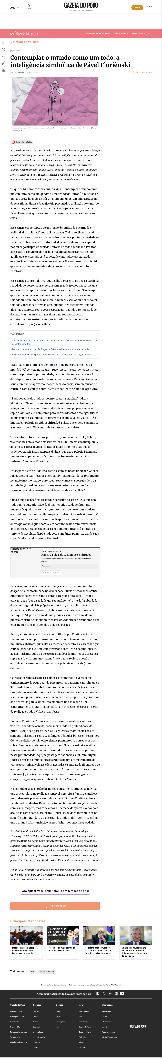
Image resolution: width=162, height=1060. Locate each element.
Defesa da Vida (138, 33)
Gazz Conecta (84, 1022)
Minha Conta (106, 1012)
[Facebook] (98, 994)
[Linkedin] (116, 994)
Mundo (35, 1022)
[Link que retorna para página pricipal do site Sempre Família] (24, 33)
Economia (36, 1027)
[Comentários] (3, 37)
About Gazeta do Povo (18, 1042)
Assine (104, 1017)
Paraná (35, 1017)
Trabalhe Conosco (108, 1032)
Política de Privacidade (18, 1032)
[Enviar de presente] (3, 70)
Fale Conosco (107, 1022)
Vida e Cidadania (39, 1037)
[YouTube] (122, 994)
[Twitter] (104, 994)
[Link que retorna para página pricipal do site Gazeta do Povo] (81, 6)
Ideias (35, 1047)
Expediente (14, 1022)
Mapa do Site (15, 1027)
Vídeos (81, 1042)
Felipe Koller (19, 73)
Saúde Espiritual (47, 972)
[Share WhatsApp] (3, 49)
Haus (81, 1017)
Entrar (149, 7)
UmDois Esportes (39, 1032)
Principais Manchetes (27, 921)
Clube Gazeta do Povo (87, 1032)
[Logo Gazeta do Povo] (136, 1026)
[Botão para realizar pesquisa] (19, 7)
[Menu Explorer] (12, 7)
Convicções (60, 1022)
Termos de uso (16, 1037)
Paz (32, 972)
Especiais (82, 1047)
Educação (36, 1042)
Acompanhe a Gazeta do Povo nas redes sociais (64, 993)
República (36, 1012)
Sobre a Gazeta (16, 1012)
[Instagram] (110, 994)
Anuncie (105, 1027)
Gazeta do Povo (85, 1027)
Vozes (58, 1012)
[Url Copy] (3, 63)
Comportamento (120, 33)
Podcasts (82, 1037)
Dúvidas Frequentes (109, 1037)
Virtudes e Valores (25, 42)
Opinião (59, 1017)
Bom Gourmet (84, 1012)
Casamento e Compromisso (97, 33)
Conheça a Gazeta (17, 1017)
